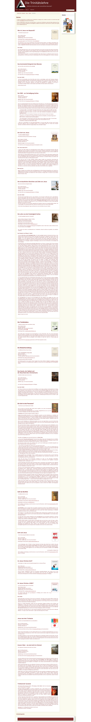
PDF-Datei (23, 687)
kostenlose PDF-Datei (30, 74)
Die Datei (19, 707)
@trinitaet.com (36, 541)
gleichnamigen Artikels (26, 43)
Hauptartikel (21, 9)
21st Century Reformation (35, 122)
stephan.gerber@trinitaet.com (30, 39)
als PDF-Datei (48, 362)
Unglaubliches (22, 20)
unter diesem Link (28, 339)
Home (17, 9)
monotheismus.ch (31, 502)
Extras (27, 9)
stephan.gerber (31, 541)
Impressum (32, 9)
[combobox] (70, 10)
